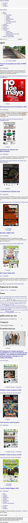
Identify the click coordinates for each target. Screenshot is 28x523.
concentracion (3, 303)
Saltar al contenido (4, 0)
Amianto (5, 24)
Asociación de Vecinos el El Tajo (21, 298)
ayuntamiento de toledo (21, 300)
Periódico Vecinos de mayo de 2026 (10, 454)
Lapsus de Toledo (7, 306)
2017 (3, 296)
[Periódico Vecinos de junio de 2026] (11, 384)
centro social (13, 301)
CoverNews (24, 511)
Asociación (8, 230)
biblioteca (2, 301)
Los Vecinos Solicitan (11, 21)
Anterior (2, 290)
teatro (4, 312)
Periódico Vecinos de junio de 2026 (10, 390)
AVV (1, 68)
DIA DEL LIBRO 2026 (7, 233)
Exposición (2, 306)
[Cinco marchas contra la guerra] (10, 416)
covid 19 (7, 303)
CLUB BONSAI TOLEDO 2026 (10, 191)
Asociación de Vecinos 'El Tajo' (7, 393)
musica (3, 308)
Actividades (9, 15)
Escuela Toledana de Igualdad (20, 305)
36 (10, 290)
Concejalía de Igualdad (22, 301)
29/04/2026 (5, 68)
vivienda (19, 312)
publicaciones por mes (5, 319)
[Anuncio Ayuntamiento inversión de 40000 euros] (14, 58)
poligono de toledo (15, 310)
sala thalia (25, 310)
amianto (11, 296)
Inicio (4, 12)
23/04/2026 (5, 235)
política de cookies (22, 519)
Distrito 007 (6, 25)
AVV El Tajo (11, 300)
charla (17, 301)
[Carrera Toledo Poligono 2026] (11, 481)
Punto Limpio (9, 32)
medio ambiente (19, 306)
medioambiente (24, 306)
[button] (3, 9)
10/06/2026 (5, 425)
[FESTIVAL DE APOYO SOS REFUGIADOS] (9, 144)
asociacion (17, 296)
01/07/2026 (5, 360)
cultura (16, 303)
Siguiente (14, 290)
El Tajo (12, 305)
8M (0, 296)
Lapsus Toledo (13, 306)
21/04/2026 (5, 276)
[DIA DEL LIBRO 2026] (11, 226)
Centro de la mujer (7, 301)
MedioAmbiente (10, 19)
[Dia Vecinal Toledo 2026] (11, 267)
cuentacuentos (11, 303)
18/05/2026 (5, 491)
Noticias (5, 13)
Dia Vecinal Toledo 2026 (7, 273)
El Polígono (6, 305)
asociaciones (13, 298)
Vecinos (5, 27)
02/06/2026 (18, 457)
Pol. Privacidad (9, 35)
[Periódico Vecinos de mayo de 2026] (11, 449)
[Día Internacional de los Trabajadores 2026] (14, 101)
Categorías (2, 325)
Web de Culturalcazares (8, 36)
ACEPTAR (17, 520)
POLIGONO (6, 310)
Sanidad (8, 17)
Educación (8, 23)
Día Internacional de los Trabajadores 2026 (13, 107)
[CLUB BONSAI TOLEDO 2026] (11, 186)
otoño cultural (16, 308)
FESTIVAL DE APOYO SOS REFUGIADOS (9, 150)
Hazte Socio (6, 28)
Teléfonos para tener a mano (12, 34)
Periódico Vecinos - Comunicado (14, 387)
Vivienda (8, 20)
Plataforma (21, 308)
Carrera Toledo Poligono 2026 (9, 488)
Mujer (1, 308)
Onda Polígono (8, 308)
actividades (6, 296)
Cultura (7, 16)
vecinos (15, 312)
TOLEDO (9, 312)
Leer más (14, 202)
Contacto (5, 29)
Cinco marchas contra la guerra (9, 422)
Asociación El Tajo (3, 300)
